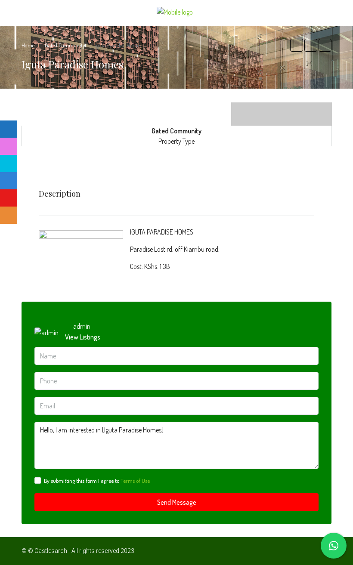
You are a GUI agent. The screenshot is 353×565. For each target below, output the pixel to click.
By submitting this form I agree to (97, 480)
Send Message (176, 502)
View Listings (82, 337)
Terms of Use (135, 480)
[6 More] (281, 107)
